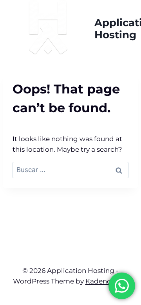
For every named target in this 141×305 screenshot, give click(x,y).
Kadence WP (106, 281)
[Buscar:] (70, 170)
